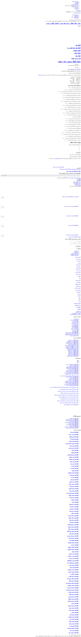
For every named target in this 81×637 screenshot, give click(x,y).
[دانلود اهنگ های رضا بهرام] (78, 264)
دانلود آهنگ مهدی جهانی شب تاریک (72, 419)
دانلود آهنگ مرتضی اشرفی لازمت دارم (71, 372)
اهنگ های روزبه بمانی (73, 511)
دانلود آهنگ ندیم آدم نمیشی (73, 423)
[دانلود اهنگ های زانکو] (79, 295)
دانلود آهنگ (76, 15)
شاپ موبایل (76, 250)
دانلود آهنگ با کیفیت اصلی (76, 169)
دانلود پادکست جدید (74, 325)
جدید (75, 69)
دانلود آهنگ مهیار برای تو (74, 377)
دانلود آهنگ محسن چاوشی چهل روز (72, 383)
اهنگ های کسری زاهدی (73, 571)
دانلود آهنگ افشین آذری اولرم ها (72, 371)
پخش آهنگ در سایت (74, 16)
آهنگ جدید (76, 2)
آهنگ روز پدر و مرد (75, 330)
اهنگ (64, 74)
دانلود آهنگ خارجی (75, 326)
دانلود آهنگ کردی (75, 331)
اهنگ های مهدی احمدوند (73, 605)
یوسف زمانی (72, 69)
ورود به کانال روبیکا (77, 181)
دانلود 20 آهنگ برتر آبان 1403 (73, 344)
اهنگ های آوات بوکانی (73, 441)
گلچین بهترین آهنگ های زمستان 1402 (71, 345)
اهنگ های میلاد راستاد (73, 621)
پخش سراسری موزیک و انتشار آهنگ (71, 334)
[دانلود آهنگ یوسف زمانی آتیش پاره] (70, 233)
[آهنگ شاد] (78, 307)
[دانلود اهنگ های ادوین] (79, 299)
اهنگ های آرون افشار (73, 436)
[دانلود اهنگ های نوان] (79, 276)
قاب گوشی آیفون (75, 253)
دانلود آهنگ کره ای (75, 327)
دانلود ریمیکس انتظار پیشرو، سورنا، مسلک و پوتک (69, 398)
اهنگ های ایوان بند (74, 468)
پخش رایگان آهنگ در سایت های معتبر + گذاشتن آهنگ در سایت (63, 23)
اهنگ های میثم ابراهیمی (73, 616)
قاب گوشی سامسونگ (74, 254)
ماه (77, 361)
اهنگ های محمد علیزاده (73, 592)
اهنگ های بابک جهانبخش (73, 472)
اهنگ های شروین (74, 544)
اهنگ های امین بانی (74, 463)
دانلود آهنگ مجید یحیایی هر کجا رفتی (71, 420)
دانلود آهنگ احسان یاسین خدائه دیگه (71, 422)
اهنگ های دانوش (74, 499)
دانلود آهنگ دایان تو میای (74, 425)
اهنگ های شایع (75, 551)
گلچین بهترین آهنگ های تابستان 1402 (71, 347)
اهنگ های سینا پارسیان (73, 538)
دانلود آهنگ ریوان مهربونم (73, 418)
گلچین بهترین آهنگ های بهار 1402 (72, 348)
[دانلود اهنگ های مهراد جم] (78, 291)
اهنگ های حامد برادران (73, 484)
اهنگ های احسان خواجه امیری (71, 443)
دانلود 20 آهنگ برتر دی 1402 (73, 351)
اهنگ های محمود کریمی (73, 596)
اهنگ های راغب (75, 502)
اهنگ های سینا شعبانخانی (72, 524)
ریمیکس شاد (76, 318)
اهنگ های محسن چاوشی (73, 585)
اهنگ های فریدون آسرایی (72, 569)
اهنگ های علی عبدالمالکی (72, 560)
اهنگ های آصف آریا (74, 439)
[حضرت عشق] (72, 42)
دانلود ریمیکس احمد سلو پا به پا (72, 366)
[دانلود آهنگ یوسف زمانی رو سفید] (70, 214)
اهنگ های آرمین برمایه (73, 434)
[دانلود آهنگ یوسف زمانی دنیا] (70, 224)
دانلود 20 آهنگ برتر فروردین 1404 (72, 343)
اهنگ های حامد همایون (73, 488)
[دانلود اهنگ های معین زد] (79, 260)
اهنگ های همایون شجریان (72, 628)
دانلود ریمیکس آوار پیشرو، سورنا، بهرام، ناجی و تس (69, 375)
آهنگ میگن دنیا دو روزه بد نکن (58, 166)
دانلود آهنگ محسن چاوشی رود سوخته (71, 382)
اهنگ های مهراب (74, 612)
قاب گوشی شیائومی (74, 255)
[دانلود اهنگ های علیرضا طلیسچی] (77, 303)
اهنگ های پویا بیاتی (74, 479)
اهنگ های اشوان (74, 452)
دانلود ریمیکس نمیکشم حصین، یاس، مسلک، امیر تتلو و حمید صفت (66, 394)
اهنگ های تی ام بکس (73, 481)
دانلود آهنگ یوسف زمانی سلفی (69, 62)
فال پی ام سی (78, 312)
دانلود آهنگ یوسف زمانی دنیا (73, 225)
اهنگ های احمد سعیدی (73, 448)
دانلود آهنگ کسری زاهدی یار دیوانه (72, 376)
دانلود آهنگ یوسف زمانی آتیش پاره (72, 234)
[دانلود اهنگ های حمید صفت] (78, 280)
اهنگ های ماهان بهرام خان (72, 578)
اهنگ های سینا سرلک (73, 520)
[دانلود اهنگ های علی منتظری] (78, 284)
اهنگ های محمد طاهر (73, 594)
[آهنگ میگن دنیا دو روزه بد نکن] (72, 166)
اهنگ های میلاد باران (74, 619)
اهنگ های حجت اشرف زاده (72, 493)
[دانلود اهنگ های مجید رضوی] (78, 257)
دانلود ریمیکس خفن (74, 323)
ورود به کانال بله (78, 184)
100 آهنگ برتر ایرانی (74, 328)
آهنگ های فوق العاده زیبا (74, 48)
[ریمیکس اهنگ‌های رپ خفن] (72, 34)
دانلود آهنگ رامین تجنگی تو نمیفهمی (72, 370)
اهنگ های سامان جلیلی (73, 517)
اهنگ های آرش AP (74, 432)
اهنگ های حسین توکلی (73, 495)
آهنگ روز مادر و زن (74, 329)
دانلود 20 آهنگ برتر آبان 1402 (73, 353)
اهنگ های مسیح (75, 603)
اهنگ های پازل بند (74, 477)
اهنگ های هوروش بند (73, 625)
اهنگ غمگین (77, 53)
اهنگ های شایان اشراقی (73, 542)
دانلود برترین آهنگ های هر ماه (75, 314)
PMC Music (78, 10)
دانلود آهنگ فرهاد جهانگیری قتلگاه (72, 367)
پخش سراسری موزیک (74, 335)
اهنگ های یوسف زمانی (73, 632)
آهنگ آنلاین (76, 3)
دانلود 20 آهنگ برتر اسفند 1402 (72, 349)
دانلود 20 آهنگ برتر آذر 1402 (73, 352)
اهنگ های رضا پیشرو (73, 508)
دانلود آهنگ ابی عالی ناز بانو (73, 369)
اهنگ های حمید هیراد (73, 497)
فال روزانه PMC (76, 58)
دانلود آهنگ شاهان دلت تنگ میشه (72, 368)
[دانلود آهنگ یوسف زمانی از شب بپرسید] (70, 205)
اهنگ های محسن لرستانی (72, 587)
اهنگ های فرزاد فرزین (73, 565)
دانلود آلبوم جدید (75, 320)
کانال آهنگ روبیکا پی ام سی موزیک (72, 333)
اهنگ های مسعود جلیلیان (73, 601)
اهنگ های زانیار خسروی (73, 515)
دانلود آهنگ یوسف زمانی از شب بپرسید (71, 206)
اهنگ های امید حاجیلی (73, 459)
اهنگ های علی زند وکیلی (73, 556)
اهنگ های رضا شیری (73, 506)
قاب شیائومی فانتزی (58, 158)
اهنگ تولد (78, 56)
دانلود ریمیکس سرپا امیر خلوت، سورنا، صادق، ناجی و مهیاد (67, 400)
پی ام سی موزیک (75, 1)
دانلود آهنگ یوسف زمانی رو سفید (72, 215)
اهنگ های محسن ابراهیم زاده (72, 583)
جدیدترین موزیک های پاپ (76, 313)
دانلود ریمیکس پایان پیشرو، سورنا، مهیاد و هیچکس (69, 392)
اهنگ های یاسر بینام (74, 630)
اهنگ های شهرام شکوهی (72, 549)
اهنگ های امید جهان (74, 461)
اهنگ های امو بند (74, 466)
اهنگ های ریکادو (74, 513)
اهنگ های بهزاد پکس (73, 475)
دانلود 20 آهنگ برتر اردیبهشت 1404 (72, 342)
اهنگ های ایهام (75, 470)
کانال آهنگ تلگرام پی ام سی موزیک (72, 332)
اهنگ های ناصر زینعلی (73, 623)
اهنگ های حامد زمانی (73, 490)
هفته (77, 360)
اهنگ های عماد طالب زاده (72, 562)
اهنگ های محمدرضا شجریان (72, 589)
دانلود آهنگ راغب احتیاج (74, 365)
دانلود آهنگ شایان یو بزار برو (73, 379)
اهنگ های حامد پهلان (73, 486)
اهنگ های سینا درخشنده (73, 526)
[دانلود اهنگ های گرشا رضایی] (78, 272)
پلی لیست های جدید (74, 4)
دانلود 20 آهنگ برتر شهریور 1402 (72, 355)
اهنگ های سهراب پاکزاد (73, 529)
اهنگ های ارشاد (75, 450)
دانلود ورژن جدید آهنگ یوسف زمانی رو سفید (70, 196)
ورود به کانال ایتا (78, 185)
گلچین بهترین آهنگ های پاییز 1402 (72, 346)
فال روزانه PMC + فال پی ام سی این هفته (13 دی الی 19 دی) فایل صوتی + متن (64, 387)
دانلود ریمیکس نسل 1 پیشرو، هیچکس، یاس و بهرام (69, 402)
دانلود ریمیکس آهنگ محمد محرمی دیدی (71, 384)
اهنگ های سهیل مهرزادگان (72, 531)
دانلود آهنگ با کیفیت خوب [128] (65, 169)
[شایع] (79, 25)
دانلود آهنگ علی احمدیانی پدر (73, 378)
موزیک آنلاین (78, 311)
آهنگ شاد (78, 45)
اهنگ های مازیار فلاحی (73, 576)
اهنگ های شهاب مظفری (73, 547)
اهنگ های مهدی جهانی (73, 608)
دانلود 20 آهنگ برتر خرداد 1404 (73, 341)
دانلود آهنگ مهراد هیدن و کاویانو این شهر (71, 404)
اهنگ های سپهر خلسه (73, 533)
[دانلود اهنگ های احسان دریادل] (78, 288)
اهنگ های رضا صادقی (73, 504)
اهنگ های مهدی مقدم (73, 610)
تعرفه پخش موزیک (75, 6)
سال (77, 362)
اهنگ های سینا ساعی (73, 522)
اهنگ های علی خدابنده (73, 553)
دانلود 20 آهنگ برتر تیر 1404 (73, 340)
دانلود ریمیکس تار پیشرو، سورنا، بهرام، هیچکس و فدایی (68, 396)
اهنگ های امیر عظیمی (73, 457)
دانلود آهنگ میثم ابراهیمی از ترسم (72, 364)
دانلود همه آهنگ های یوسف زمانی (73, 171)
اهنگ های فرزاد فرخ (74, 567)
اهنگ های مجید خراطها (73, 599)
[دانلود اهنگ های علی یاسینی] (78, 268)
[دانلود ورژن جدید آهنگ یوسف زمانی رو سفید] (70, 195)
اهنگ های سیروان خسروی (72, 535)
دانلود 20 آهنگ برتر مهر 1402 (73, 354)
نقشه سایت (76, 8)
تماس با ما (76, 7)
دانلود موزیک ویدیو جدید (74, 319)
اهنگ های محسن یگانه (73, 580)
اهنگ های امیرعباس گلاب (72, 454)
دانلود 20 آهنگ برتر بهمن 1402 (73, 350)
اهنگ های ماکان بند (74, 574)
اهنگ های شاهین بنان (73, 540)
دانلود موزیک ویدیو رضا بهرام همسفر (71, 373)
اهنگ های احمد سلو (74, 445)
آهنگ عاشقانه (77, 50)
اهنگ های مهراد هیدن (73, 614)
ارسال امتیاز (78, 152)
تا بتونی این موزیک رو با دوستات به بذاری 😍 (70, 173)
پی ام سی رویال (75, 324)
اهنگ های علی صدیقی (73, 558)
